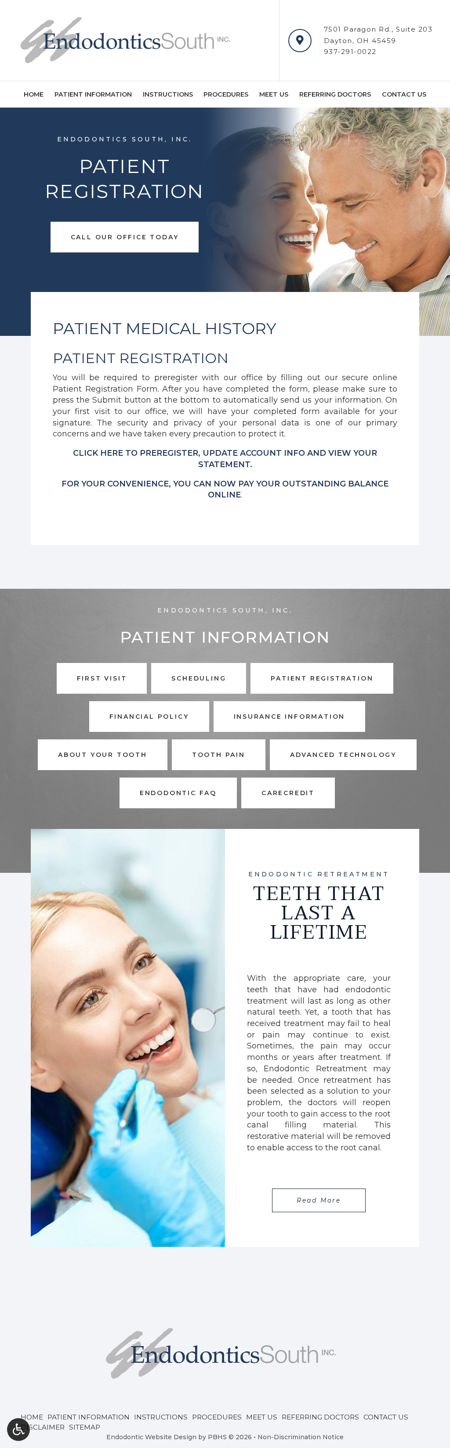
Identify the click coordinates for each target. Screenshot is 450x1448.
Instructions (168, 94)
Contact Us (404, 94)
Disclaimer (43, 1427)
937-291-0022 (350, 51)
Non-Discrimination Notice (301, 1437)
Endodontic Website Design (151, 1437)
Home (34, 94)
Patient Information (93, 94)
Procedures (225, 94)
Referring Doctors (335, 94)
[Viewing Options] (18, 1429)
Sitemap (84, 1427)
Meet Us (273, 94)
